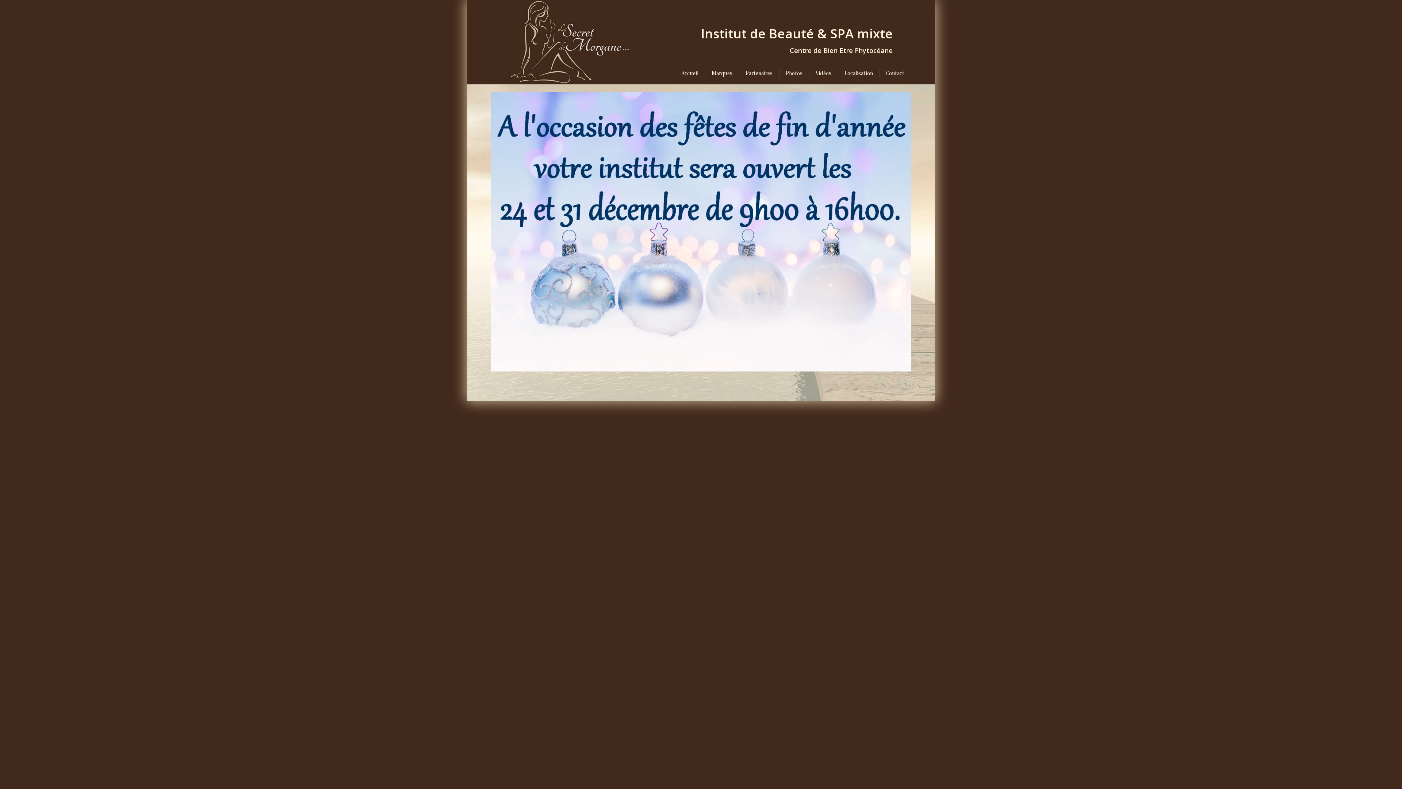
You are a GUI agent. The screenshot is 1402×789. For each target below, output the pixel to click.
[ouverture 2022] (701, 231)
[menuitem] (690, 73)
